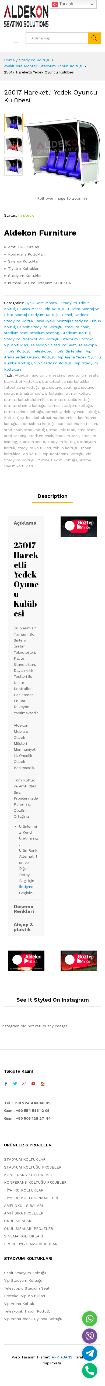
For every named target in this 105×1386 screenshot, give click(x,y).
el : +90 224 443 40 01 (28, 1103)
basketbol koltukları (22, 381)
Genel (67, 315)
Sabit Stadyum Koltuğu (41, 327)
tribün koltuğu (65, 448)
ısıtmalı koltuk (77, 393)
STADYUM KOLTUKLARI (25, 1159)
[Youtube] (33, 1084)
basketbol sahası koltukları (66, 381)
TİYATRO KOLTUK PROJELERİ (31, 1198)
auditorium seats (83, 375)
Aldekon (22, 375)
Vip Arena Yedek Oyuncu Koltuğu (33, 1319)
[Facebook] (5, 1084)
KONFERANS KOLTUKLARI (28, 1175)
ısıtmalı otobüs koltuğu (71, 399)
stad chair (13, 430)
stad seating (15, 436)
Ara (94, 38)
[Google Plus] (24, 1084)
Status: (10, 215)
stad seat (86, 430)
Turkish (65, 4)
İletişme (26, 886)
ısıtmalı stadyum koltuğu (70, 405)
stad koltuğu (35, 430)
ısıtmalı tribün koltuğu (23, 412)
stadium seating (44, 333)
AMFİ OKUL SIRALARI (23, 1205)
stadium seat (16, 333)
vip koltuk (31, 454)
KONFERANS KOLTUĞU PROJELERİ (36, 1182)
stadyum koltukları (34, 448)
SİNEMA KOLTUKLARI (23, 1236)
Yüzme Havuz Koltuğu (57, 460)
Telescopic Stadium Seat (53, 345)
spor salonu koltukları (77, 423)
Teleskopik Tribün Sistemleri (58, 351)
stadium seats (32, 441)
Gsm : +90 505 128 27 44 (27, 1118)
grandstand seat (57, 387)
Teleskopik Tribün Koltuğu (27, 1311)
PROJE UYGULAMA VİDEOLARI (31, 1244)
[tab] (52, 498)
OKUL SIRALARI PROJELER (28, 1228)
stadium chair (77, 327)
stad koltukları (62, 430)
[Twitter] (15, 1084)
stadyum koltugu (62, 441)
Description (52, 496)
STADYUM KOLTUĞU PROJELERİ (33, 1167)
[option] (13, 123)
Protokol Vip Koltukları (24, 1296)
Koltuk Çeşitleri (18, 417)
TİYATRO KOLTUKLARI (24, 1190)
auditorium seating (48, 375)
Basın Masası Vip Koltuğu (42, 309)
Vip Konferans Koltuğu (63, 454)
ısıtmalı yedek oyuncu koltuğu (72, 412)
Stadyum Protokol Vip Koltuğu (31, 339)
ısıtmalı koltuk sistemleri (26, 399)
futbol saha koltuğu (22, 387)
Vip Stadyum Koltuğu (53, 363)
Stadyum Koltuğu (77, 333)
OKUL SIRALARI (18, 1221)
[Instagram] (42, 1084)
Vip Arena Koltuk (19, 1303)
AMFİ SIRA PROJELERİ (24, 1213)
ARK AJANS (62, 1357)
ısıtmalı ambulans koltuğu (39, 393)
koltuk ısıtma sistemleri (55, 417)
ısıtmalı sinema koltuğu (24, 405)
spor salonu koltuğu (37, 423)
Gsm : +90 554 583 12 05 (27, 1110)
